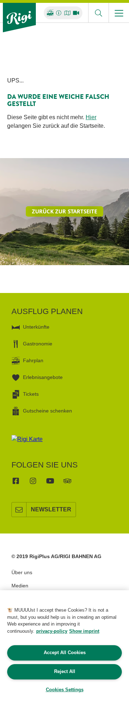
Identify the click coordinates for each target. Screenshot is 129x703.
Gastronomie (37, 344)
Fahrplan (33, 360)
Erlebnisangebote (43, 377)
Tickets (31, 394)
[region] (64, 646)
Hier (91, 117)
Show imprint (84, 631)
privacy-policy (51, 631)
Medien (19, 585)
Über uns (21, 572)
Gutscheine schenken (47, 411)
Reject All (64, 671)
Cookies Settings (64, 689)
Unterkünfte (36, 327)
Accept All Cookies (65, 652)
